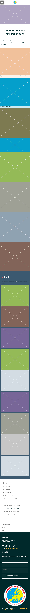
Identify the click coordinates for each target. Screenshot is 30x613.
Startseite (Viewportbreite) (10, 499)
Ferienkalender (6, 524)
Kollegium (7, 489)
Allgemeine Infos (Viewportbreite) (12, 505)
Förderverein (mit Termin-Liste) (11, 511)
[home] (15, 2)
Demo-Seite (5, 518)
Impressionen (8, 486)
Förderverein (8, 492)
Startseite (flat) (7, 502)
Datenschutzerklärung (18, 609)
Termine (3, 521)
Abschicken (15, 580)
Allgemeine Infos (9, 483)
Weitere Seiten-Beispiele (10, 495)
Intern (2, 530)
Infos (2, 480)
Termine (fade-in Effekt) (9, 514)
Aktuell (3, 527)
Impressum (26, 609)
